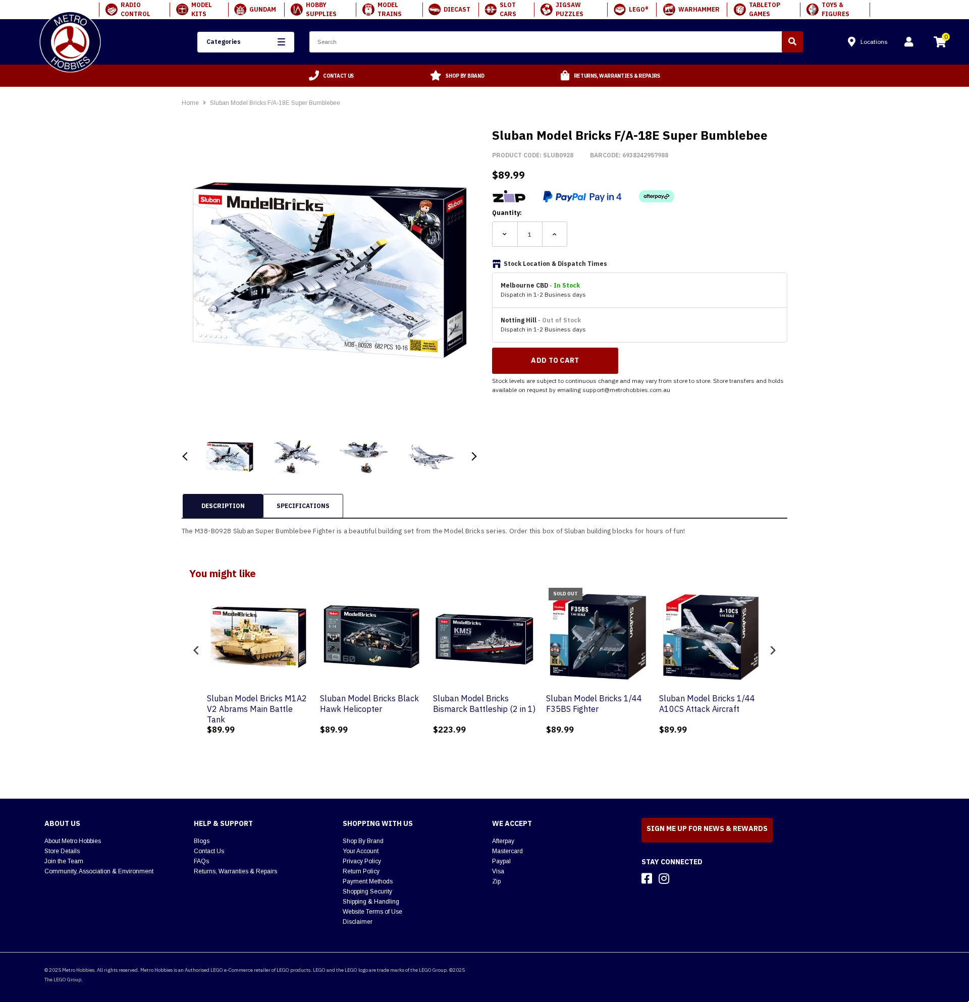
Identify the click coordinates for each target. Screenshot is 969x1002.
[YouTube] (682, 878)
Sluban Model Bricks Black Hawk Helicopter (369, 703)
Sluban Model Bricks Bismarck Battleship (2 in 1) (484, 703)
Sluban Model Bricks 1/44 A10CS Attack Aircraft (707, 703)
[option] (331, 75)
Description (223, 506)
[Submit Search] (792, 41)
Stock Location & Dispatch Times (555, 263)
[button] (245, 42)
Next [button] (473, 456)
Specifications (303, 506)
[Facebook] (646, 878)
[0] (939, 43)
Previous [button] (185, 456)
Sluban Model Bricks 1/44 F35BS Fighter (594, 703)
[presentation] (196, 650)
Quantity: (507, 212)
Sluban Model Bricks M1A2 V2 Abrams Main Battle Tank (257, 709)
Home (190, 102)
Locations (874, 41)
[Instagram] (664, 878)
